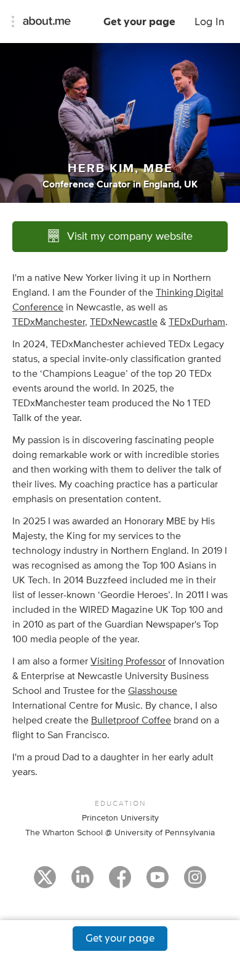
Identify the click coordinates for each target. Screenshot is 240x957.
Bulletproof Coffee (131, 720)
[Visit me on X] (45, 882)
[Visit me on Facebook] (120, 882)
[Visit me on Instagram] (195, 882)
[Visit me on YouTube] (157, 882)
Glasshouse (152, 691)
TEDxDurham (197, 322)
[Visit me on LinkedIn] (82, 882)
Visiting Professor (128, 661)
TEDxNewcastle (124, 322)
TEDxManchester (48, 322)
